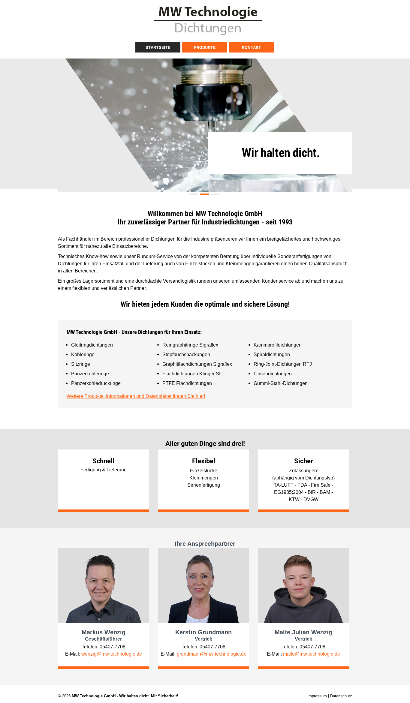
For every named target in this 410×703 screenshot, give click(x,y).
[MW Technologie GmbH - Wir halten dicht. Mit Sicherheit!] (208, 34)
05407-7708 (112, 646)
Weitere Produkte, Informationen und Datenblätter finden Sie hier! (136, 396)
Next (346, 122)
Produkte (205, 47)
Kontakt (251, 47)
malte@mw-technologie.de (311, 653)
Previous (64, 122)
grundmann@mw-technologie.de (211, 653)
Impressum (317, 695)
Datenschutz (341, 695)
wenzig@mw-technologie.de (111, 653)
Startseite (158, 47)
